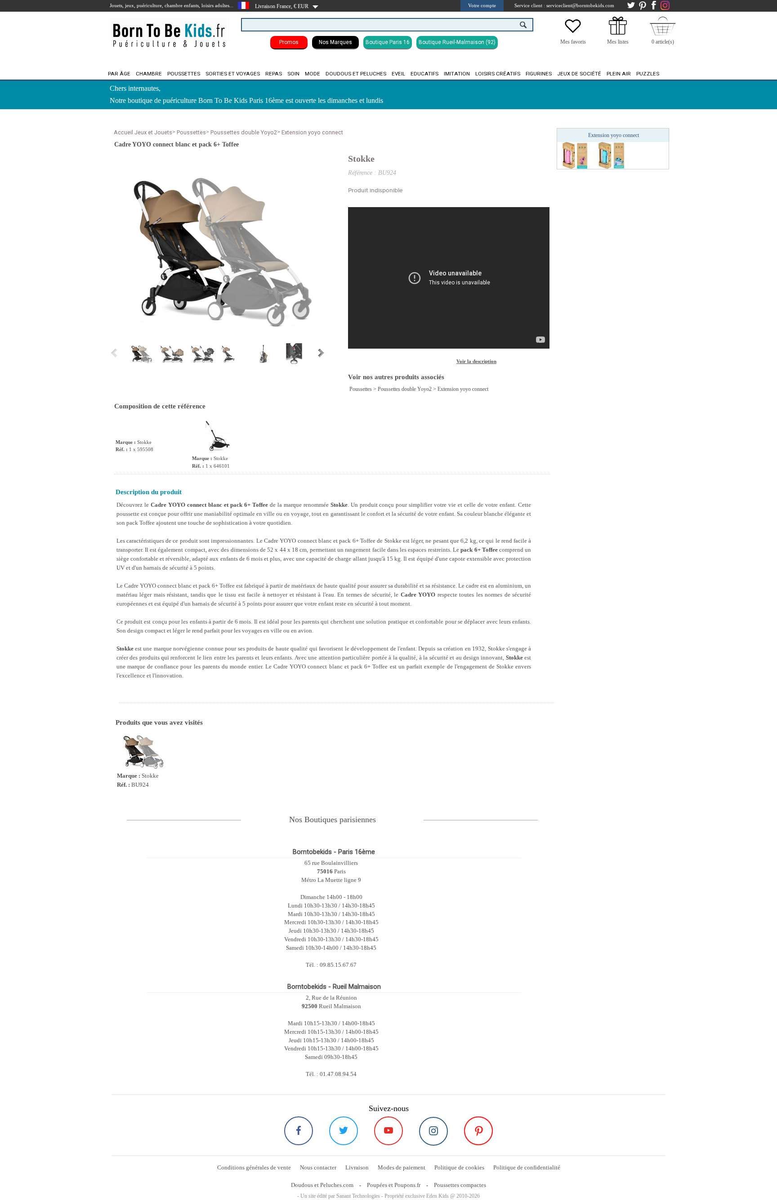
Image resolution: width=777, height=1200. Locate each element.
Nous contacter (318, 1167)
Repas (273, 74)
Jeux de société (579, 74)
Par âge (119, 74)
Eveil (398, 74)
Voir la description (476, 361)
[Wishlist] (573, 33)
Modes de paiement (401, 1167)
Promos (289, 42)
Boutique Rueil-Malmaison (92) (457, 42)
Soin (293, 74)
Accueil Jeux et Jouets (143, 132)
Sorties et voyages (232, 74)
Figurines (539, 74)
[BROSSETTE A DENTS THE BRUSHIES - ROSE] (575, 155)
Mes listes (618, 42)
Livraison (357, 1167)
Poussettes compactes (460, 1185)
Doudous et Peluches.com (322, 1185)
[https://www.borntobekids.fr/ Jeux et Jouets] (170, 30)
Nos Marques (335, 42)
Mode (312, 74)
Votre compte (482, 5)
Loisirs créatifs (497, 74)
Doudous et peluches (356, 74)
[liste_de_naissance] (618, 33)
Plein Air (619, 74)
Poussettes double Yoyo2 (243, 132)
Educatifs (424, 74)
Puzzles (647, 74)
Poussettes (183, 74)
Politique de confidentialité (526, 1167)
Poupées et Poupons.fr (393, 1185)
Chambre (149, 74)
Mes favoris (573, 42)
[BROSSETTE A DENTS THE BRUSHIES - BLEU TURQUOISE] (611, 155)
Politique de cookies (459, 1167)
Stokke (361, 159)
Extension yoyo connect (312, 132)
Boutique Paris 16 (388, 42)
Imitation (457, 74)
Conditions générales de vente (254, 1167)
